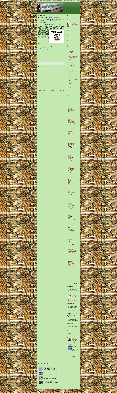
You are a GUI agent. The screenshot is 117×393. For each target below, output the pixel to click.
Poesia (69, 206)
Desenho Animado (70, 129)
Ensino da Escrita (70, 138)
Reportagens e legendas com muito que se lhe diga (49, 376)
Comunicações (70, 120)
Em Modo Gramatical (75, 283)
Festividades (69, 155)
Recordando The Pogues (71, 304)
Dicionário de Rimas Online (71, 253)
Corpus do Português (70, 249)
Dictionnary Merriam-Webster (72, 255)
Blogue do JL (70, 330)
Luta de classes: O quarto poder (74, 347)
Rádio (69, 220)
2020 (69, 37)
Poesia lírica (69, 208)
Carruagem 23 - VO (75, 23)
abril (69, 86)
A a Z (69, 345)
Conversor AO (70, 248)
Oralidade (69, 196)
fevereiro (70, 88)
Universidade (69, 232)
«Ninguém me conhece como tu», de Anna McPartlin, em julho (72, 324)
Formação (69, 160)
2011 (69, 92)
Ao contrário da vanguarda (72, 57)
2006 (69, 99)
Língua (69, 182)
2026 (69, 30)
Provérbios (69, 214)
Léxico (69, 181)
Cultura (69, 124)
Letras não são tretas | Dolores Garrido (72, 316)
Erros (68, 145)
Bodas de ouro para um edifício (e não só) (48, 367)
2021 (69, 36)
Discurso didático (70, 131)
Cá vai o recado (71, 67)
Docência (69, 134)
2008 (69, 96)
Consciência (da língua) (71, 121)
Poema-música (70, 204)
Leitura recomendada (71, 66)
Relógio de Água (70, 267)
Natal (68, 193)
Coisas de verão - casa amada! (72, 288)
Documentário (70, 133)
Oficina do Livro (70, 323)
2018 (69, 40)
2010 (69, 94)
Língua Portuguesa (70, 261)
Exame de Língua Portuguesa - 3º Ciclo (73, 62)
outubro (70, 50)
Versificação (69, 234)
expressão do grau (54, 20)
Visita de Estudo (70, 238)
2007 (69, 97)
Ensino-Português (70, 143)
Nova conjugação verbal (72, 74)
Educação (69, 136)
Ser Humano (69, 222)
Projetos (69, 213)
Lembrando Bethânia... (72, 65)
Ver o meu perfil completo (75, 24)
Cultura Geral (70, 125)
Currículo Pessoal (70, 126)
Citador (69, 247)
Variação (69, 233)
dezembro (70, 47)
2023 (69, 34)
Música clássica (70, 190)
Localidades (69, 180)
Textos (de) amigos (70, 230)
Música (69, 189)
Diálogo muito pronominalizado (73, 56)
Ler (68, 309)
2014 (69, 45)
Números (69, 195)
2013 (69, 46)
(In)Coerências (71, 60)
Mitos (68, 185)
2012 (69, 91)
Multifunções (69, 262)
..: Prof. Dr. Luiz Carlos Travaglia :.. (73, 357)
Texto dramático (70, 229)
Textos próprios (70, 231)
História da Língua (70, 168)
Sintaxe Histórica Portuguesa (71, 268)
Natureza (69, 194)
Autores (69, 108)
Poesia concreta (70, 207)
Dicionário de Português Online (72, 251)
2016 (69, 42)
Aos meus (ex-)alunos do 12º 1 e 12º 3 (73, 317)
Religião (69, 218)
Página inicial (52, 90)
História (69, 167)
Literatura (69, 178)
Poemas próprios (70, 205)
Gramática (69, 166)
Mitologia (69, 184)
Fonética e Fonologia (70, 159)
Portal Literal (69, 264)
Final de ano (69, 158)
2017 (69, 41)
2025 (69, 31)
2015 (69, 44)
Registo (69, 217)
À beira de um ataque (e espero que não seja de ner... (73, 81)
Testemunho (69, 228)
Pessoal (69, 202)
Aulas (68, 107)
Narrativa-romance (70, 192)
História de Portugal (70, 169)
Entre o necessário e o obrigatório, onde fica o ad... (73, 83)
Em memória (69, 137)
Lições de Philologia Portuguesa (72, 260)
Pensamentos (69, 198)
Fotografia (69, 162)
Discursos (69, 132)
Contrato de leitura (70, 122)
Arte (68, 106)
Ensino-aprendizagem (71, 144)
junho (70, 55)
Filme (69, 156)
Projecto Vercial (70, 266)
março (70, 87)
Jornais (69, 171)
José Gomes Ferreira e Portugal (73, 71)
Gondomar (69, 165)
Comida (69, 118)
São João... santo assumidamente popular (73, 59)
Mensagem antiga (62, 90)
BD (68, 111)
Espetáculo (69, 148)
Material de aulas (70, 183)
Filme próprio (70, 157)
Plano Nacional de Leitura (71, 263)
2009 (69, 95)
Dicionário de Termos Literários (72, 254)
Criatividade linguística (71, 123)
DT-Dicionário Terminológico (72, 250)
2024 (69, 32)
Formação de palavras (71, 161)
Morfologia (69, 186)
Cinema (69, 114)
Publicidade (69, 216)
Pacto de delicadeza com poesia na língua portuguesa (73, 73)
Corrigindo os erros (45, 372)
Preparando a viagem (71, 69)
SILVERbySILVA (70, 337)
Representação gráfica (71, 219)
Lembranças (69, 173)
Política (69, 209)
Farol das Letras (70, 256)
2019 (69, 39)
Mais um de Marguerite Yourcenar (47, 381)
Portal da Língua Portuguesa (71, 265)
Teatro (69, 226)
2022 (69, 35)
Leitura (69, 172)
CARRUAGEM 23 (46, 4)
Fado (68, 154)
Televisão (69, 227)
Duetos (69, 135)
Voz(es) (69, 239)
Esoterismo (69, 147)
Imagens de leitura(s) (70, 259)
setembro (70, 51)
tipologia (59, 19)
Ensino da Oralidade (70, 142)
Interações (69, 170)
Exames (69, 150)
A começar (69, 102)
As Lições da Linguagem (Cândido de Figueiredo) (73, 244)
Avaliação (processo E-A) (71, 109)
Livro (68, 179)
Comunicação (69, 119)
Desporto (69, 130)
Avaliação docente (70, 110)
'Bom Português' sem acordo (72, 64)
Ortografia (69, 197)
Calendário (69, 112)
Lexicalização (70, 174)
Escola (69, 146)
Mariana (69, 287)
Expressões (69, 153)
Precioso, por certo (71, 70)
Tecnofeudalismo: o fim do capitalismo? (75, 295)
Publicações (69, 215)
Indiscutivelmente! (71, 78)
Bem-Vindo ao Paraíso (71, 303)
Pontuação (69, 210)
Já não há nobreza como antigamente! (73, 79)
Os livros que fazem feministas (72, 310)
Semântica (69, 221)
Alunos (69, 105)
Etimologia (69, 149)
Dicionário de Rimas (70, 252)
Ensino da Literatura (70, 141)
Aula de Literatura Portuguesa (72, 354)
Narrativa (69, 191)
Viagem (69, 237)
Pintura (69, 203)
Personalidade (70, 201)
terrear (69, 294)
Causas (69, 113)
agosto (70, 52)
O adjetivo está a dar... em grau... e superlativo (73, 76)
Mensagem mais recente (42, 90)
